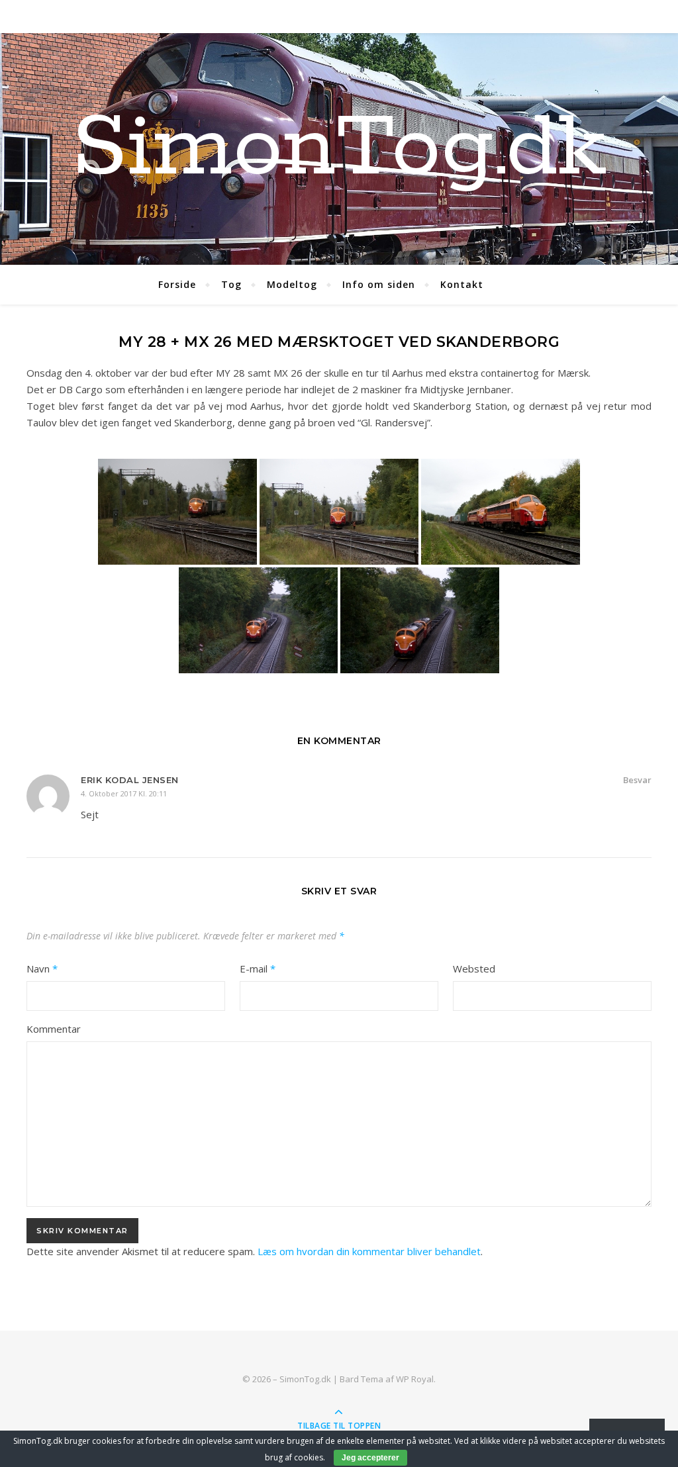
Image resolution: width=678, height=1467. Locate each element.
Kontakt (461, 284)
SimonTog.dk (339, 149)
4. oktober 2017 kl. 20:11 (124, 793)
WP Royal (415, 1379)
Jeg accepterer (370, 1457)
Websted (474, 968)
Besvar (637, 780)
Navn (42, 968)
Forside (177, 284)
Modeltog (292, 284)
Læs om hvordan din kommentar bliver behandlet (369, 1251)
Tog (231, 284)
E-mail (257, 968)
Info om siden (378, 284)
